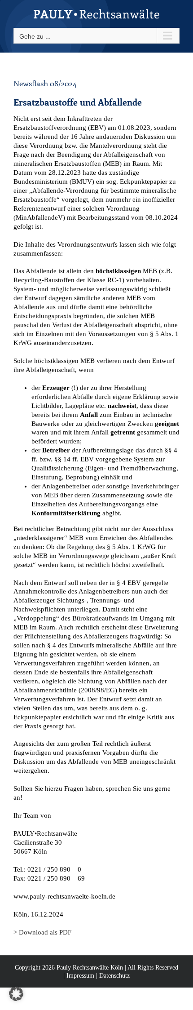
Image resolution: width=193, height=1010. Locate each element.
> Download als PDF (42, 932)
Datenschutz (114, 975)
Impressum (80, 975)
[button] (16, 994)
